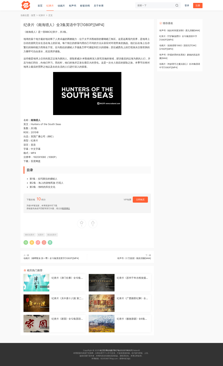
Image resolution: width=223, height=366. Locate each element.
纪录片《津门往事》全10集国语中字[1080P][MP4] (67, 277)
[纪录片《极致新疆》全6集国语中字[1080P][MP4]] (102, 323)
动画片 (61, 5)
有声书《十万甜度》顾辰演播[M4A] (134, 258)
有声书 (72, 5)
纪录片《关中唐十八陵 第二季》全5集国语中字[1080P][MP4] (66, 298)
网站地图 (109, 350)
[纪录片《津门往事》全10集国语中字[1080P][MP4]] (36, 282)
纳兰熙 (102, 350)
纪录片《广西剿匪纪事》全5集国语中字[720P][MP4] (132, 298)
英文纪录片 (51, 235)
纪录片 (50, 5)
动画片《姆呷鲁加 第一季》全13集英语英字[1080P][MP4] (51, 258)
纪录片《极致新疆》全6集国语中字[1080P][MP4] (132, 318)
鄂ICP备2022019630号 (123, 350)
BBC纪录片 (29, 235)
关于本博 (98, 5)
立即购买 (140, 199)
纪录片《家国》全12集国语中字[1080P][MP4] (67, 318)
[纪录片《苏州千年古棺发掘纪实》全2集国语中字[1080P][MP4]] (102, 282)
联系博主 (66, 208)
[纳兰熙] (25, 5)
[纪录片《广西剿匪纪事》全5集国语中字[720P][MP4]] (102, 303)
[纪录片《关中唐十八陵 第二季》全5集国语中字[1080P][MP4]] (36, 303)
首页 (40, 5)
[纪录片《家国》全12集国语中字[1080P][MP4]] (36, 323)
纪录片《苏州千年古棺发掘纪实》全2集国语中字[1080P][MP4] (132, 277)
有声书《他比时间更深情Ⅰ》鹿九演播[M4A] (179, 30)
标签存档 (85, 5)
